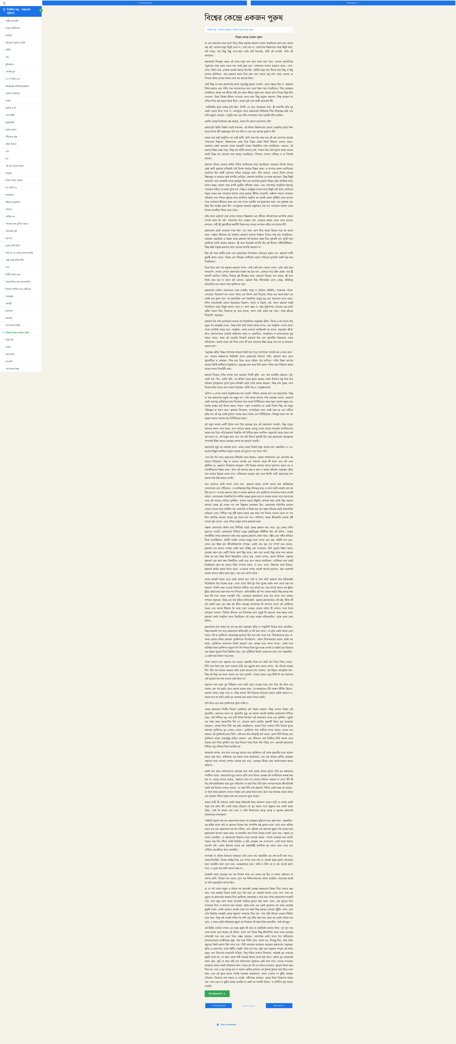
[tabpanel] (249, 516)
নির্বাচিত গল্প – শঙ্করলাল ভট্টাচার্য (19, 11)
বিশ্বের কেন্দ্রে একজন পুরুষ (243, 29)
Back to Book (249, 1006)
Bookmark (215, 994)
